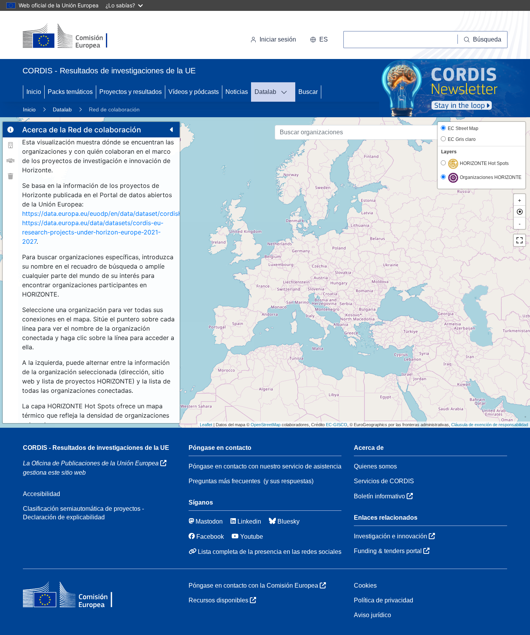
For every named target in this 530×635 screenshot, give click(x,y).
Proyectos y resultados (130, 91)
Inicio (33, 91)
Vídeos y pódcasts (193, 91)
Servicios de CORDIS (384, 481)
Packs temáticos (70, 91)
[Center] (519, 211)
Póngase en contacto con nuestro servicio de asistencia (265, 466)
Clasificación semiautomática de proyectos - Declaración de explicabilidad (83, 512)
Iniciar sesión (278, 39)
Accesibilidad (41, 494)
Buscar (308, 91)
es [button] (323, 39)
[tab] (10, 129)
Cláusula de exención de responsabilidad (489, 424)
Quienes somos (375, 466)
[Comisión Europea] (76, 36)
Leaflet (206, 424)
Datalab (265, 91)
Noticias (236, 91)
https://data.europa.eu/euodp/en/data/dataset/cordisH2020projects (122, 213)
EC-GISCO (336, 424)
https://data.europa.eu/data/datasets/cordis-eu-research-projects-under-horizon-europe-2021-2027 (92, 232)
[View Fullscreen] (519, 240)
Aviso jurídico (372, 615)
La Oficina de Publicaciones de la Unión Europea (91, 463)
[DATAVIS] (286, 92)
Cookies (365, 585)
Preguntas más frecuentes (224, 481)
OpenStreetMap (266, 424)
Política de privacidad (383, 600)
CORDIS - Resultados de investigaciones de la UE (96, 447)
